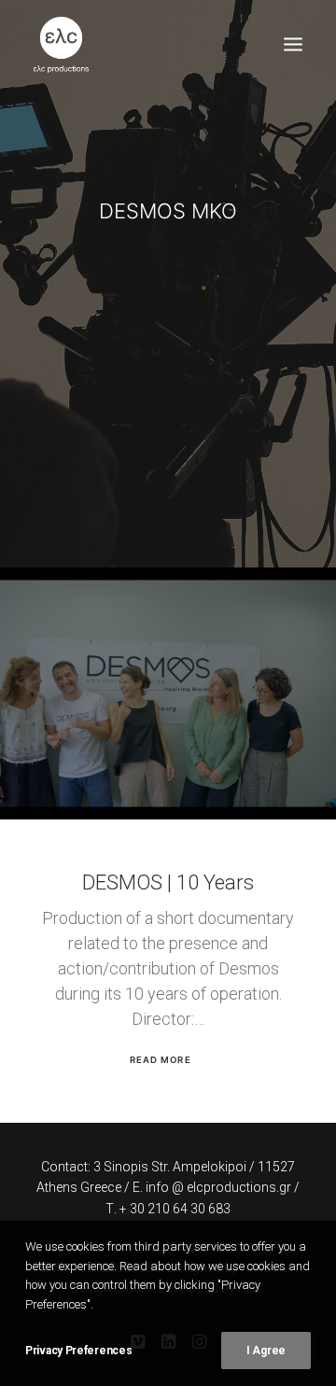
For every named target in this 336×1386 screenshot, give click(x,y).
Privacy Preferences (78, 1350)
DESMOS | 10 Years (168, 882)
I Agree (266, 1350)
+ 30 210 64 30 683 (175, 1208)
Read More (160, 1059)
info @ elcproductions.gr (218, 1187)
